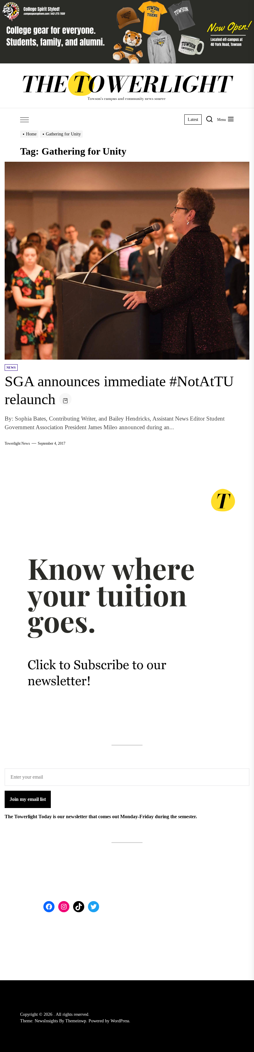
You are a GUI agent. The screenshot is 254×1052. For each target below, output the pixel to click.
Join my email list (28, 799)
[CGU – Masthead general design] (127, 3)
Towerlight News (17, 443)
